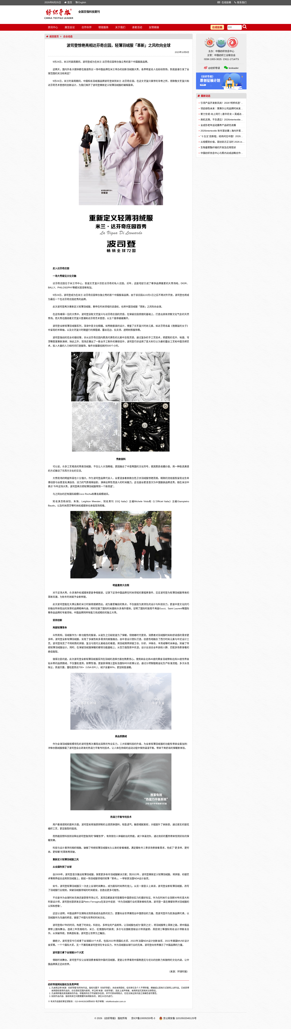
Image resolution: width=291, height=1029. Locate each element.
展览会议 (70, 27)
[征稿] (221, 88)
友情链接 (154, 27)
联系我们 (242, 2)
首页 (69, 2)
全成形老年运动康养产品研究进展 (218, 125)
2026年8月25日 (52, 2)
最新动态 (205, 95)
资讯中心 (53, 27)
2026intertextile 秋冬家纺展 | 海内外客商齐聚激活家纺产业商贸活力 (236, 130)
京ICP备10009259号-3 (143, 1018)
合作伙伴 (87, 27)
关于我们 (120, 27)
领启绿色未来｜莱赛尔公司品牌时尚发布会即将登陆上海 (230, 108)
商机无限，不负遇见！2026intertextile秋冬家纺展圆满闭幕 (231, 119)
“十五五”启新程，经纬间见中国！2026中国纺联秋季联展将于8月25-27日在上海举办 (244, 136)
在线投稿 (226, 2)
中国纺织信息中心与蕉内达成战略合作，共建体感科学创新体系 (234, 153)
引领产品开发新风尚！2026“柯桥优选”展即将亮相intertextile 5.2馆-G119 (238, 103)
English (82, 2)
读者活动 (137, 27)
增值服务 (103, 27)
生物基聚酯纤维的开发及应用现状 (218, 147)
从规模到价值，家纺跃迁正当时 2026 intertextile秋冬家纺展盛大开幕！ (238, 141)
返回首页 (54, 36)
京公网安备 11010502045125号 (180, 1018)
